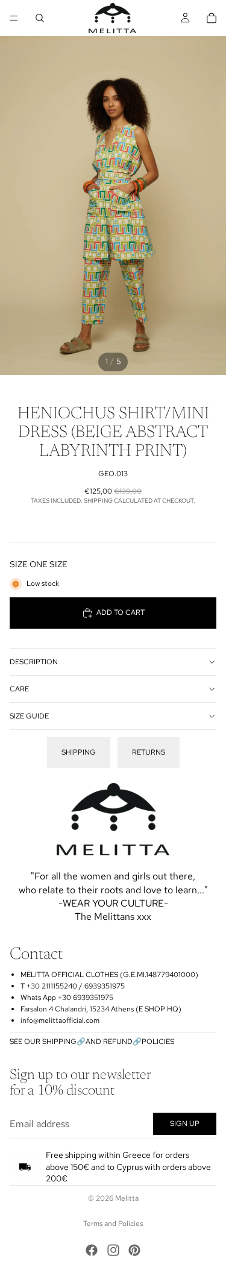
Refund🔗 (122, 1041)
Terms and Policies (113, 1223)
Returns (148, 752)
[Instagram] (113, 1250)
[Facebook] (91, 1250)
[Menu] (14, 18)
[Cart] (211, 18)
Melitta (127, 1198)
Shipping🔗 (64, 1041)
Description (34, 662)
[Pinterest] (134, 1250)
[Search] (40, 18)
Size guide (29, 716)
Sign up (184, 1123)
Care (19, 689)
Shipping (78, 752)
